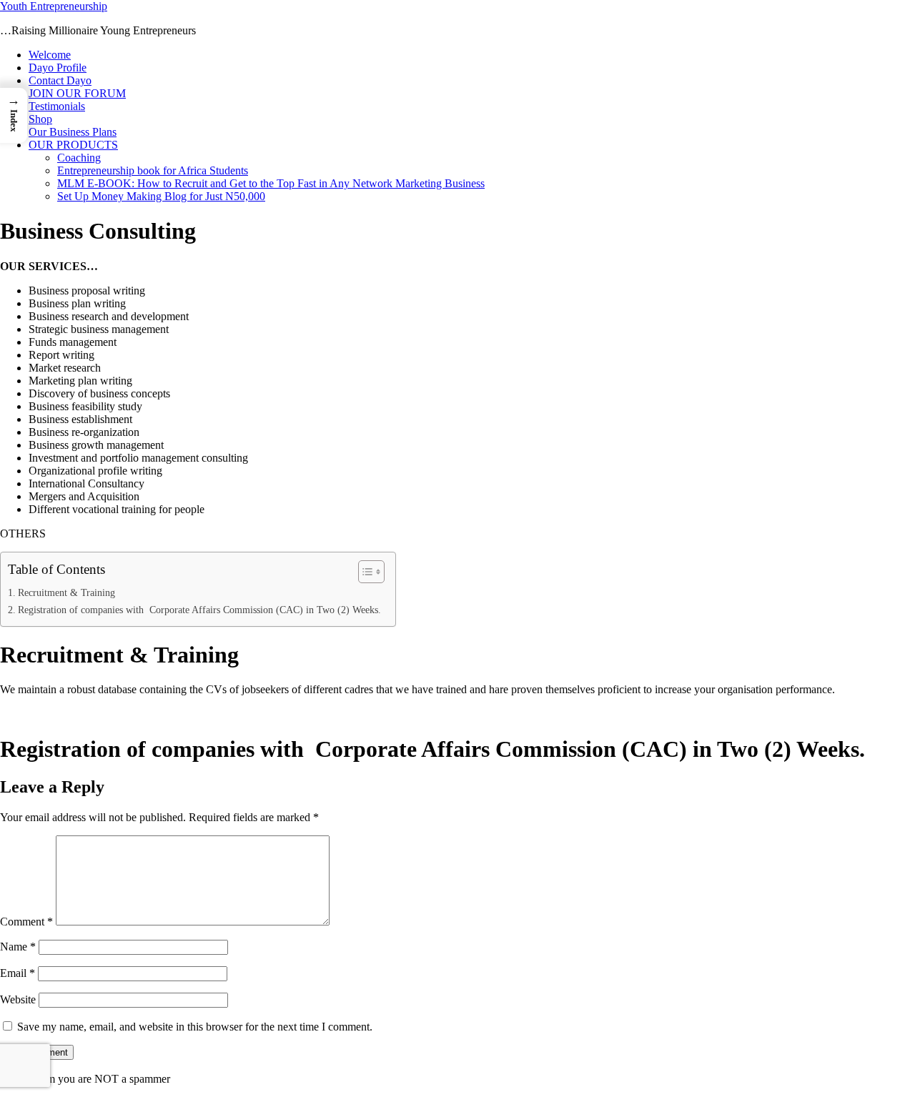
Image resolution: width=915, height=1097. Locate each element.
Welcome (50, 55)
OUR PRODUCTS (73, 145)
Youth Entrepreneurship (53, 6)
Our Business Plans (73, 132)
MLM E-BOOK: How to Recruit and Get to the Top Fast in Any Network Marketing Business (271, 183)
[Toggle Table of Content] (364, 572)
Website (18, 999)
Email (17, 973)
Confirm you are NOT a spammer (92, 1079)
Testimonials (57, 106)
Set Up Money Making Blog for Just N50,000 (161, 196)
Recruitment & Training (66, 592)
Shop (40, 119)
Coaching (79, 158)
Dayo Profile (57, 67)
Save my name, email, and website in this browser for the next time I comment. (194, 1027)
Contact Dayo (60, 80)
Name (18, 946)
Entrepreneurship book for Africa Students (152, 170)
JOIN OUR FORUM (77, 93)
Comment (26, 921)
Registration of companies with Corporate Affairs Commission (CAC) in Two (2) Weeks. (199, 609)
